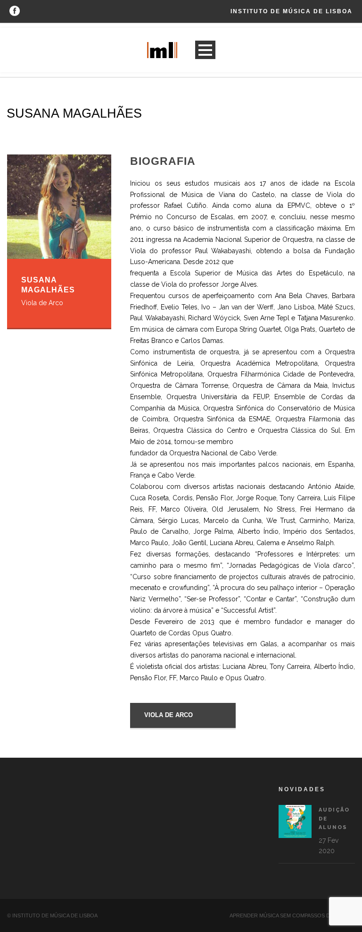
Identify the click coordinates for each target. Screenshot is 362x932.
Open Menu (205, 50)
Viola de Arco (168, 714)
